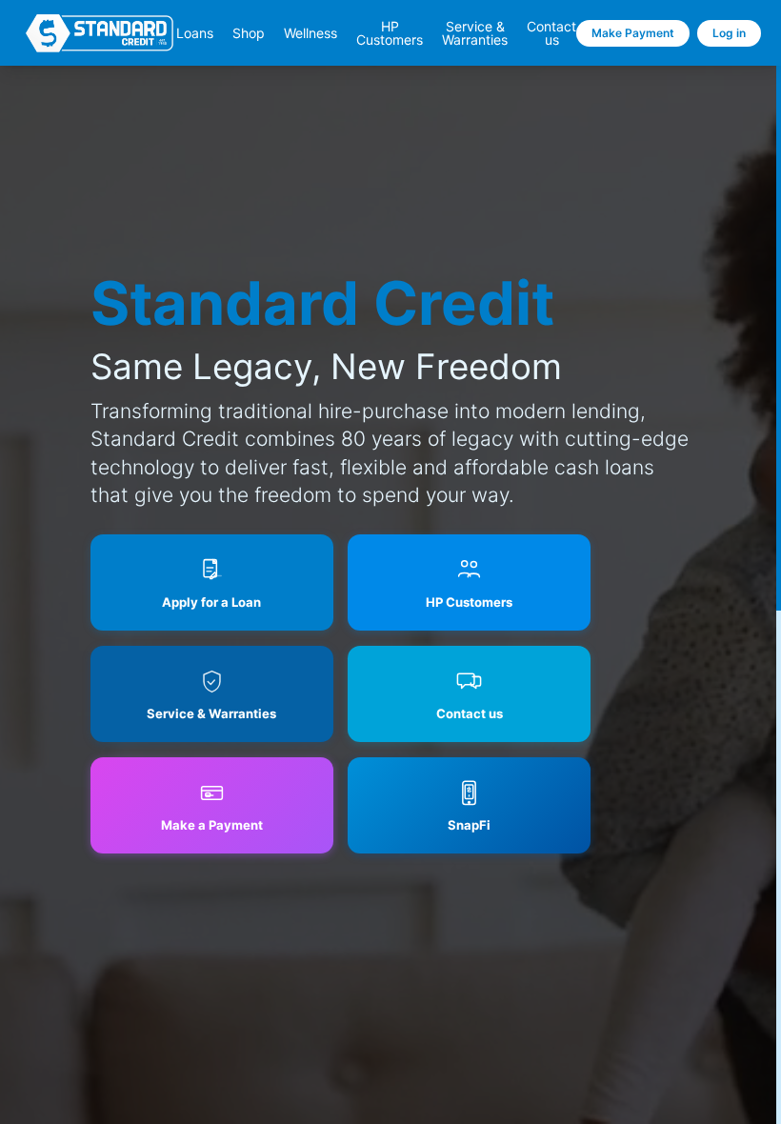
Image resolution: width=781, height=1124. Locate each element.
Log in (729, 33)
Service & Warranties (475, 33)
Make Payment (632, 33)
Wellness (310, 33)
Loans (194, 33)
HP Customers (389, 33)
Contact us (551, 33)
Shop (248, 33)
